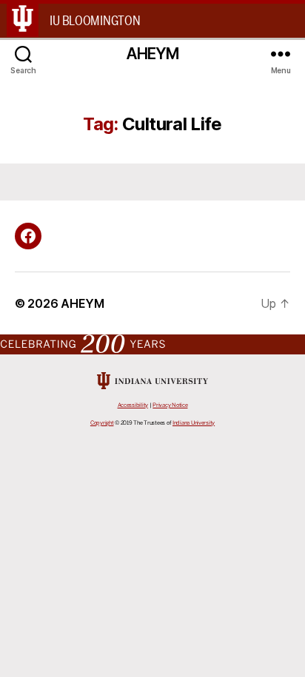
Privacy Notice (169, 405)
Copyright (102, 423)
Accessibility (133, 405)
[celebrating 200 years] (152, 343)
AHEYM (153, 53)
